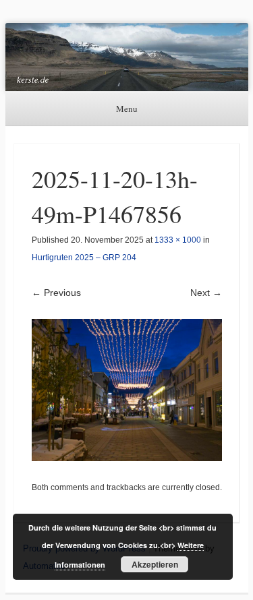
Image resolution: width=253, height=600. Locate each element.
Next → (206, 292)
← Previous (56, 292)
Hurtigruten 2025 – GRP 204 (84, 257)
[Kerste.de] (126, 57)
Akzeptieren (155, 564)
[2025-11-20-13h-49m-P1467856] (127, 390)
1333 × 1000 (177, 240)
